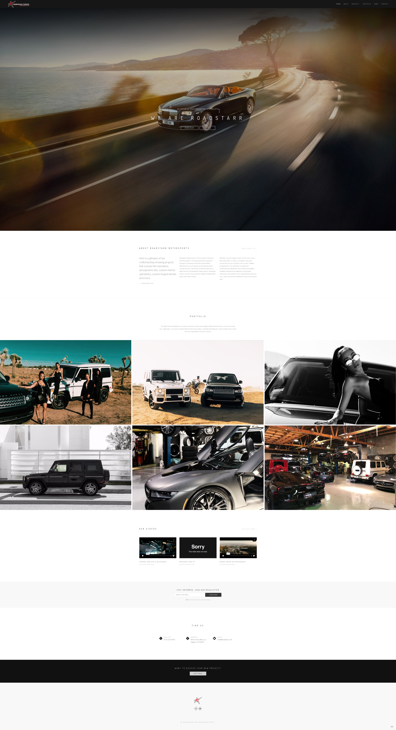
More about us (249, 248)
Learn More (189, 128)
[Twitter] (200, 708)
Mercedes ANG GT (187, 562)
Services (355, 4)
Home (338, 4)
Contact (384, 4)
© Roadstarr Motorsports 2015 (197, 722)
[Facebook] (196, 708)
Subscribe (213, 595)
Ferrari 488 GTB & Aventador (153, 562)
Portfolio (367, 4)
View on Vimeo (249, 529)
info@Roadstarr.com (224, 640)
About (346, 4)
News (376, 4)
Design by (142, 564)
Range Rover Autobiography (233, 562)
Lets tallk (198, 673)
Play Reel (207, 128)
